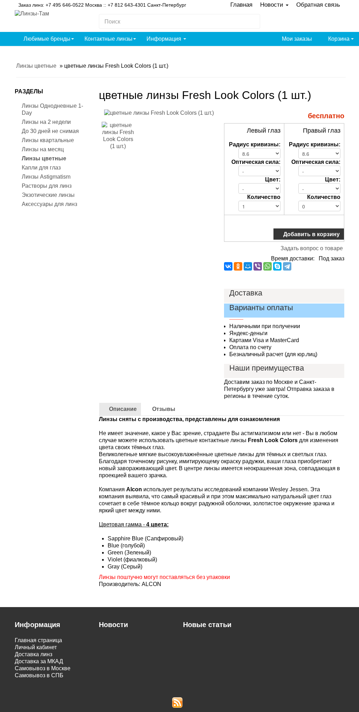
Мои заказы (296, 39)
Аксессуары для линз (49, 204)
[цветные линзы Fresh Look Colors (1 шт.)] (159, 112)
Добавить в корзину (311, 234)
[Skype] (277, 266)
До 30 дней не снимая (50, 131)
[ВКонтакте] (228, 266)
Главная (241, 4)
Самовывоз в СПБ (39, 675)
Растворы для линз (47, 186)
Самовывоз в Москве (42, 668)
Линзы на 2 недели (46, 122)
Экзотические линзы (48, 195)
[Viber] (257, 266)
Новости (272, 4)
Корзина (339, 39)
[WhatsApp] (267, 266)
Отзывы (163, 409)
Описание (122, 409)
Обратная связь (318, 4)
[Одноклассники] (238, 266)
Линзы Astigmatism (46, 177)
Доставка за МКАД (39, 661)
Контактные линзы (108, 39)
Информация (165, 39)
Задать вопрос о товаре (311, 248)
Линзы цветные (44, 158)
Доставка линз (33, 654)
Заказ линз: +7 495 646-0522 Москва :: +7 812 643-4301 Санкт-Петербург (102, 5)
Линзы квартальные (48, 140)
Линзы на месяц (43, 149)
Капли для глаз (41, 168)
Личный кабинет (36, 647)
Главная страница (38, 640)
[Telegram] (287, 266)
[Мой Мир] (248, 266)
